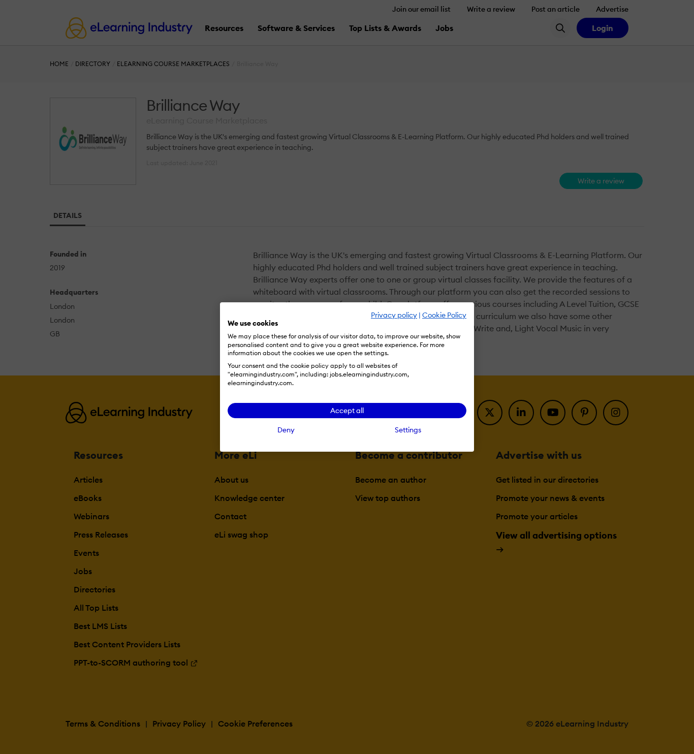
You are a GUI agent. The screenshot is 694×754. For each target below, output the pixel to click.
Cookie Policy (444, 315)
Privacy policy (394, 315)
